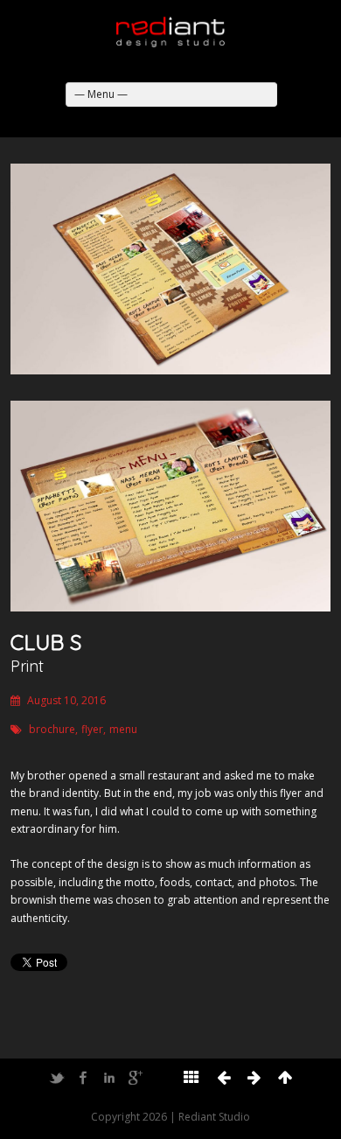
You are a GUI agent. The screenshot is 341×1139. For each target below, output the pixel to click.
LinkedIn (109, 1078)
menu (123, 729)
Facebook (83, 1078)
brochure (52, 729)
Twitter (57, 1078)
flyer (92, 729)
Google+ (135, 1078)
